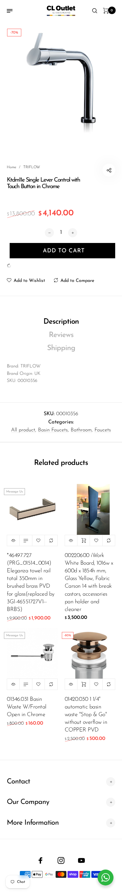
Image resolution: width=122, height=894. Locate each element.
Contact (18, 781)
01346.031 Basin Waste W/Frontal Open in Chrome (27, 707)
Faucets (102, 430)
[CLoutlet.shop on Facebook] (40, 860)
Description (61, 322)
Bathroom (81, 430)
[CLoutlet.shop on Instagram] (61, 860)
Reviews (61, 335)
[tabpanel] (61, 83)
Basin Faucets (53, 430)
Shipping (61, 348)
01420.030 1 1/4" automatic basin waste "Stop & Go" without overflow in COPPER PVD (86, 715)
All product (23, 430)
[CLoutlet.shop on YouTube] (81, 860)
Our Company (28, 802)
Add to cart (83, 540)
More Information (33, 822)
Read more (25, 540)
